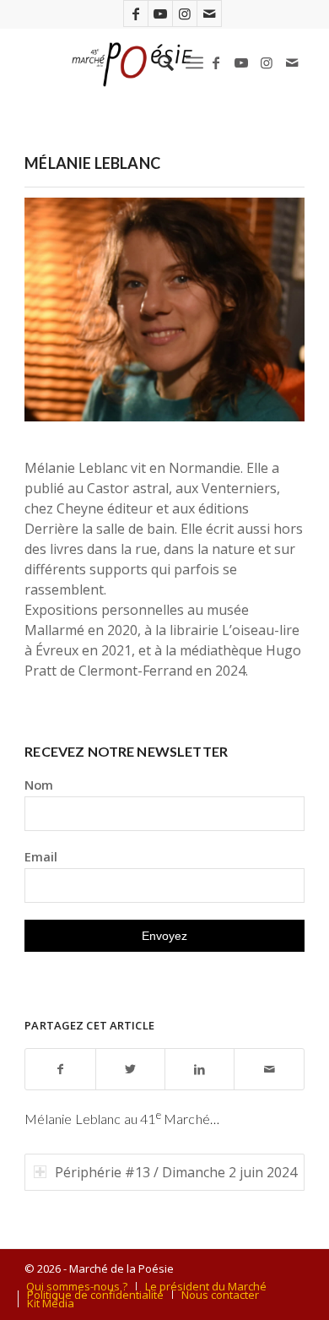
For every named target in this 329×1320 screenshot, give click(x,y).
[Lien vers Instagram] (185, 13)
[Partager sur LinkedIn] (199, 1069)
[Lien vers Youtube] (160, 13)
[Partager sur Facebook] (59, 1069)
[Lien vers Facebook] (136, 13)
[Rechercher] (157, 62)
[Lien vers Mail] (209, 13)
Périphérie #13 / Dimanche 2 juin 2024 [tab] (176, 1172)
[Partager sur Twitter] (130, 1069)
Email (40, 856)
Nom (38, 784)
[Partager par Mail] (269, 1069)
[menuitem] (157, 62)
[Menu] (194, 62)
